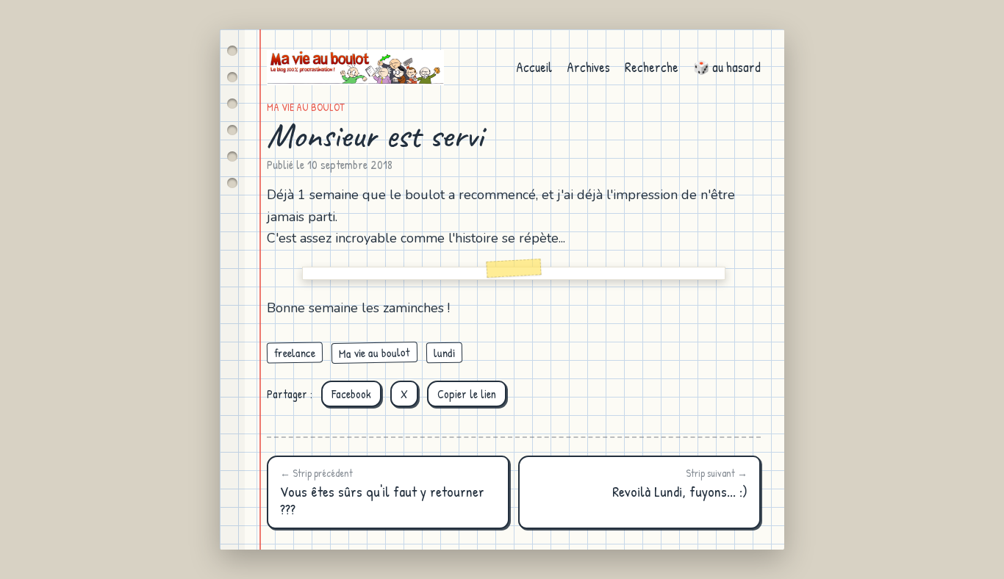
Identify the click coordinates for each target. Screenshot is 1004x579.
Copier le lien (466, 394)
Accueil (534, 67)
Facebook (351, 394)
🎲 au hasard (727, 67)
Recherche (651, 67)
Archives (588, 67)
